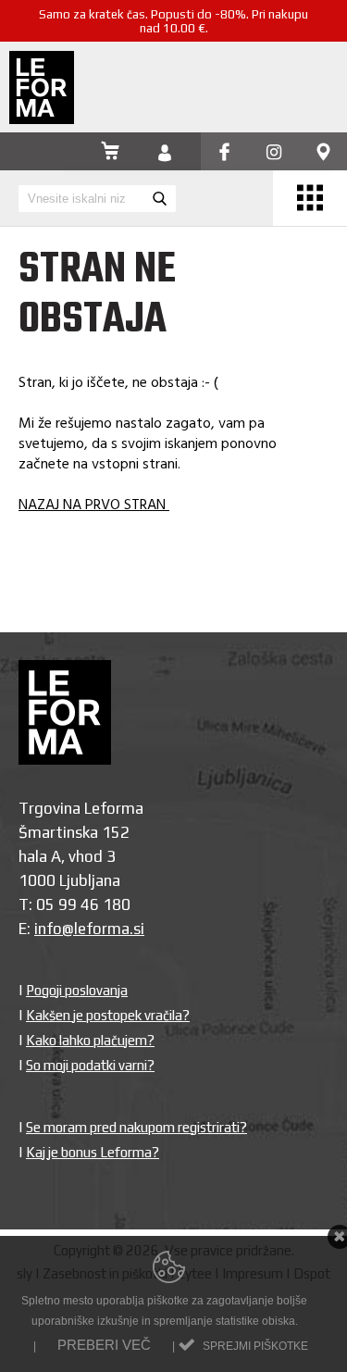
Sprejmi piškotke (255, 1346)
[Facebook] (224, 153)
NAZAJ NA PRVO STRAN (94, 505)
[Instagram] (274, 153)
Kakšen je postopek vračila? (108, 1015)
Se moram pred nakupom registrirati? (136, 1127)
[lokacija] (323, 153)
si (138, 928)
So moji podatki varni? (90, 1065)
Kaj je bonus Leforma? (92, 1152)
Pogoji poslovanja (77, 990)
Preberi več (104, 1345)
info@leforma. (83, 928)
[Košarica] (110, 152)
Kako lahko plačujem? (90, 1040)
